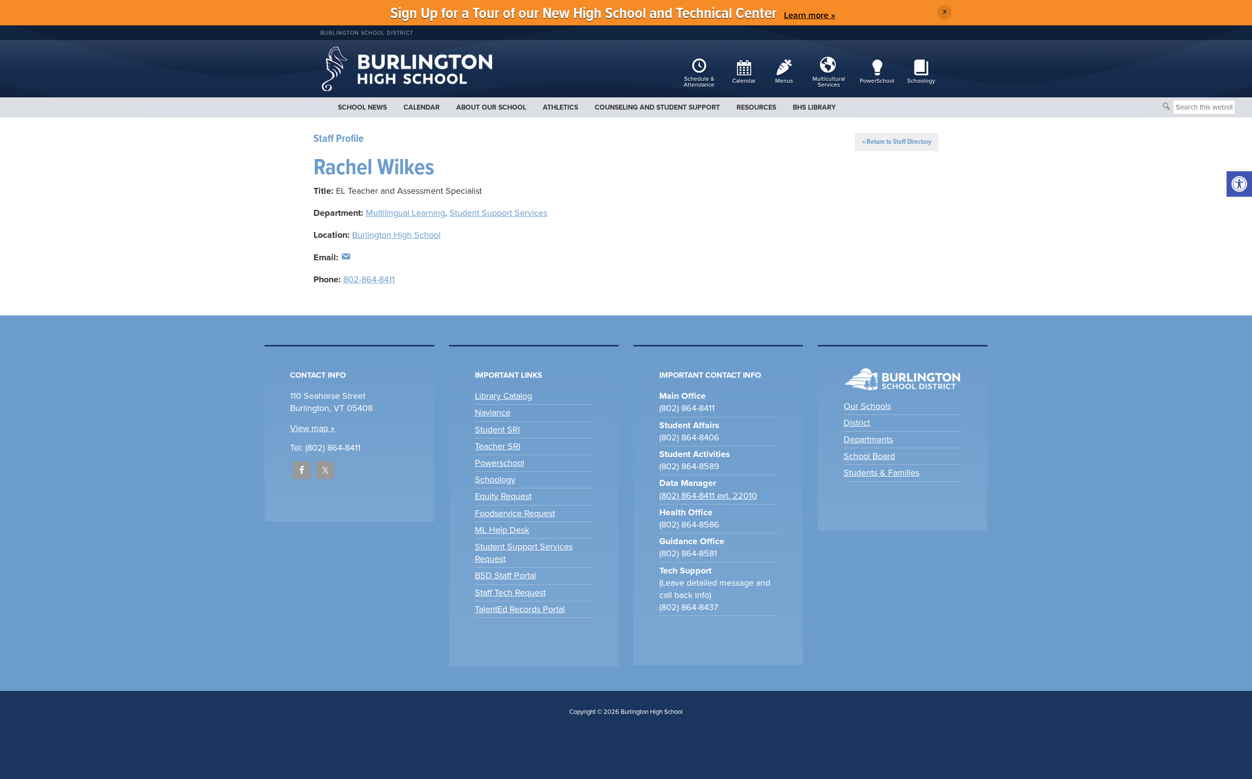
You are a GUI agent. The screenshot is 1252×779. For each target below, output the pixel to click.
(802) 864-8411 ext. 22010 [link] (708, 495)
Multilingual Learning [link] (405, 212)
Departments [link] (868, 439)
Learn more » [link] (809, 15)
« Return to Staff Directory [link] (896, 141)
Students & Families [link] (881, 472)
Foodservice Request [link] (515, 513)
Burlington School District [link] (366, 33)
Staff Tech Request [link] (510, 592)
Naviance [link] (493, 412)
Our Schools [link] (867, 406)
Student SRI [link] (497, 429)
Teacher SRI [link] (497, 446)
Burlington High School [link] (396, 234)
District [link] (857, 422)
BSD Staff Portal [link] (505, 575)
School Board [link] (869, 456)
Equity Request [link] (503, 496)
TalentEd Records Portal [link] (520, 609)
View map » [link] (312, 428)
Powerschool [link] (499, 463)
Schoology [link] (495, 479)
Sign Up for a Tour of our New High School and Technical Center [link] (583, 14)
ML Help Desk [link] (502, 530)
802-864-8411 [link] (369, 279)
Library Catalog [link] (503, 395)
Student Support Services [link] (498, 212)
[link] (1239, 184)
